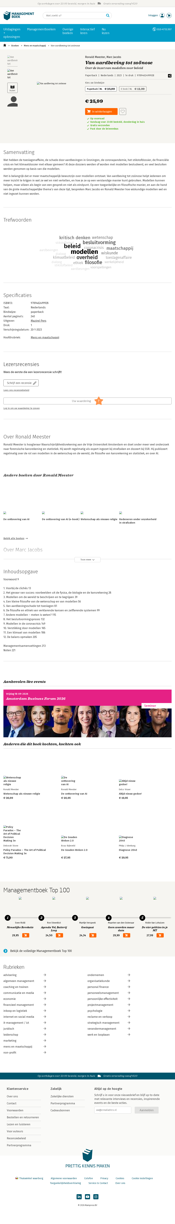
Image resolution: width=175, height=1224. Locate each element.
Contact (11, 1103)
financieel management (18, 1004)
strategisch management (103, 1022)
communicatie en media (18, 993)
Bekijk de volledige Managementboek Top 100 (41, 951)
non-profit (9, 1052)
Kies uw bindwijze (94, 82)
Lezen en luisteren (18, 1124)
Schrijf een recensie (19, 382)
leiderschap (10, 1034)
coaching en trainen (15, 987)
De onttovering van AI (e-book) (60, 519)
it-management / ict (16, 1022)
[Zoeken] (108, 15)
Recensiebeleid (16, 1138)
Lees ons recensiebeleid (16, 390)
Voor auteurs (15, 1131)
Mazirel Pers (38, 320)
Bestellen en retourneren (23, 1117)
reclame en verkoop (100, 1016)
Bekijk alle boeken (13, 538)
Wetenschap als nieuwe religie (99, 519)
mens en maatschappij (17, 1046)
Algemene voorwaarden (64, 1178)
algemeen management (18, 981)
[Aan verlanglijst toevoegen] (122, 111)
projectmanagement (100, 1004)
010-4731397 (164, 29)
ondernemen (96, 975)
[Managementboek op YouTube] (87, 1196)
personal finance (98, 987)
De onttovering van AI (16, 519)
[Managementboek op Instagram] (95, 1196)
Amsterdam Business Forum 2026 (36, 699)
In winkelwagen (102, 111)
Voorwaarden (15, 1110)
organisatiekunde (99, 981)
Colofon (88, 1178)
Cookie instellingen (142, 1178)
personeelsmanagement (103, 993)
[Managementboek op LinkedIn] (79, 1196)
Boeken (15, 45)
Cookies (120, 1178)
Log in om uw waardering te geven (21, 408)
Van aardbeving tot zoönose (65, 45)
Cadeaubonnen (60, 1110)
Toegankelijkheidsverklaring (65, 1183)
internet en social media (18, 1016)
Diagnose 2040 (128, 850)
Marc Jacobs (113, 57)
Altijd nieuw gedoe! (130, 793)
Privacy (104, 1178)
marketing (9, 1040)
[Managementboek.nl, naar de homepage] (18, 19)
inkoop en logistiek (15, 1010)
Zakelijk (56, 1089)
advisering (10, 975)
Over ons (12, 1096)
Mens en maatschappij (35, 45)
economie (9, 999)
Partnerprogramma (19, 1145)
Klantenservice (17, 1089)
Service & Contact (98, 1183)
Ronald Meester (95, 57)
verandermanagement (102, 1028)
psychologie (95, 1010)
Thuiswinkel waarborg (31, 1178)
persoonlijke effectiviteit (103, 999)
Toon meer (85, 559)
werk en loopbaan (99, 1034)
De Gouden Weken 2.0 (74, 850)
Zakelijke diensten (62, 1096)
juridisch (8, 1028)
